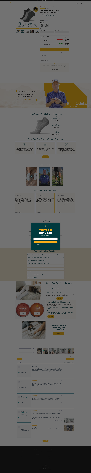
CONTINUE (45, 242)
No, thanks (45, 248)
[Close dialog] (58, 224)
